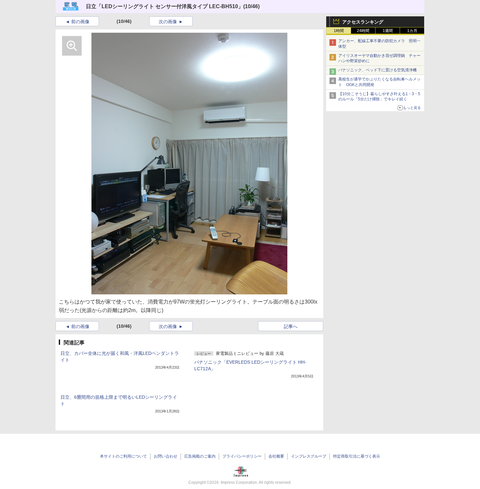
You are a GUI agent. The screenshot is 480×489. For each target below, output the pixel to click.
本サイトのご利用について (123, 456)
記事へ (290, 326)
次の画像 (168, 21)
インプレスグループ (308, 456)
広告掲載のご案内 (200, 456)
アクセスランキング (362, 22)
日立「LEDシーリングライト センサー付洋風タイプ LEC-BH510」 (164, 6)
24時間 (363, 30)
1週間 (388, 30)
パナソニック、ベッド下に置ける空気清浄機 (377, 70)
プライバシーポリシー (242, 456)
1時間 (339, 30)
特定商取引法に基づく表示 (356, 456)
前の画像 (80, 21)
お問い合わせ (165, 456)
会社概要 (276, 456)
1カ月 (412, 30)
